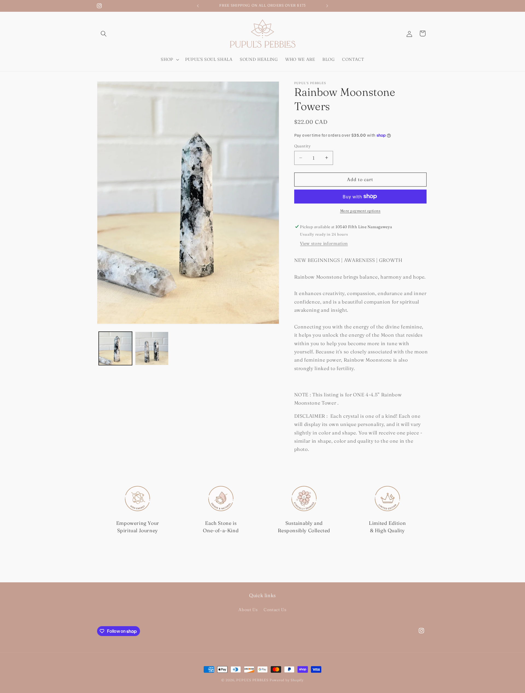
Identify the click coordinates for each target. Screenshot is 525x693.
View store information (324, 243)
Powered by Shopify (287, 680)
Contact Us (275, 609)
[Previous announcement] (198, 6)
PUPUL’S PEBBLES (252, 680)
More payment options (360, 210)
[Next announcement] (327, 6)
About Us (248, 609)
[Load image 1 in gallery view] (115, 348)
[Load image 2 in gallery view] (151, 348)
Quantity (302, 146)
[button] (103, 33)
